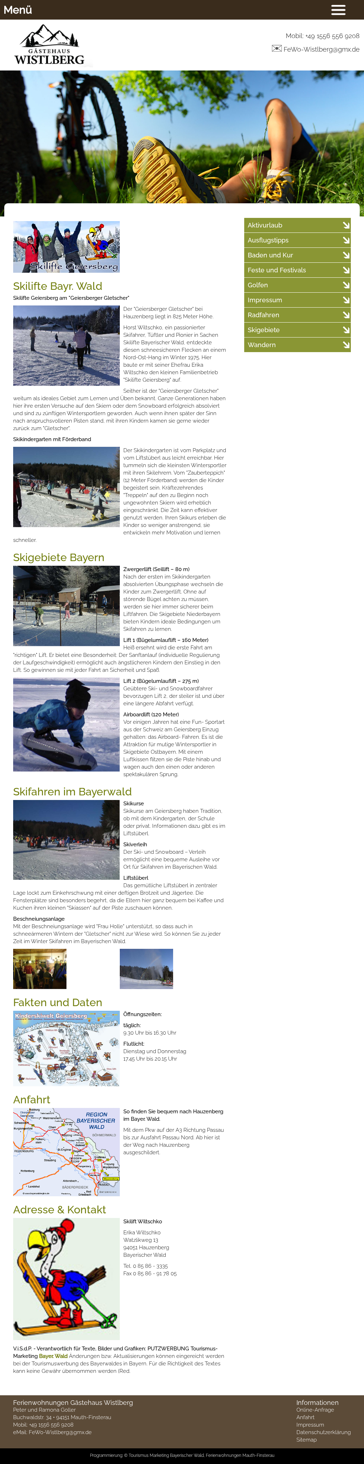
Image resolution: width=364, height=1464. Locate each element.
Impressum (310, 1425)
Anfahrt (305, 1417)
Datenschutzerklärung (323, 1432)
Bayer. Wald (53, 1356)
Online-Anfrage (315, 1410)
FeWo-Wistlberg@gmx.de (60, 1432)
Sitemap (306, 1440)
